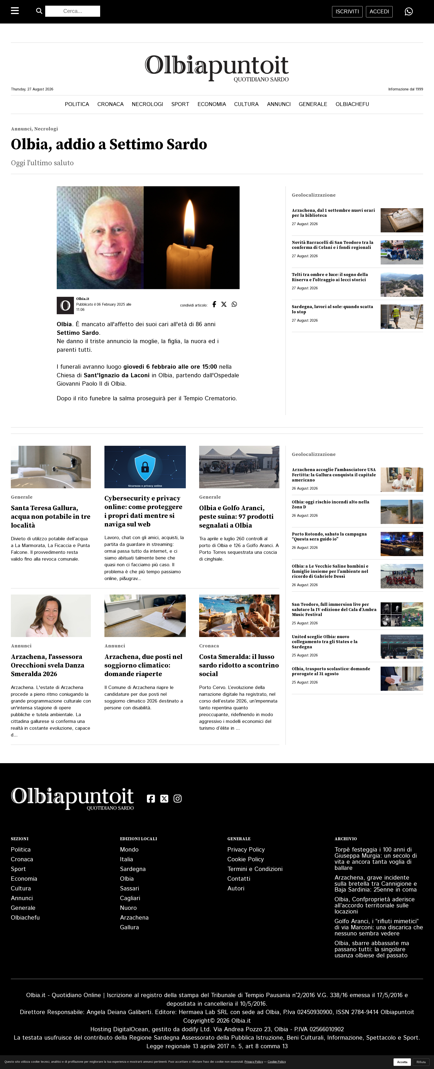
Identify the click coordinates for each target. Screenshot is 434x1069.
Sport (180, 104)
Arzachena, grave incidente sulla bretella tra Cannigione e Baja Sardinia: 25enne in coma (376, 883)
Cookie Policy (245, 859)
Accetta (402, 1062)
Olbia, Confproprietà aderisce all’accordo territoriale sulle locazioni (375, 905)
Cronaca (110, 104)
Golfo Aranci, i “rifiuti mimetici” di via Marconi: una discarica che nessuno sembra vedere (379, 927)
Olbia (127, 879)
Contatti (238, 879)
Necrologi (147, 104)
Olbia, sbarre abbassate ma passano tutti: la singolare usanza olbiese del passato (372, 949)
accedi (379, 12)
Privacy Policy (246, 849)
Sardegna (133, 869)
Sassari (129, 888)
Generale (313, 104)
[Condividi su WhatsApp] (409, 11)
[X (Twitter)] (164, 798)
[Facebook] (151, 798)
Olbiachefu (352, 104)
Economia (212, 104)
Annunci (279, 104)
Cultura (246, 104)
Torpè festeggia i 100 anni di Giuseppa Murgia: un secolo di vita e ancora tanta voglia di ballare (376, 859)
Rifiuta (421, 1062)
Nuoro (128, 908)
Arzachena (134, 917)
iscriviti (347, 12)
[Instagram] (177, 798)
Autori (235, 888)
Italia (126, 859)
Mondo (129, 849)
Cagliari (130, 898)
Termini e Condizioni (255, 869)
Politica (77, 104)
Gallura (129, 927)
